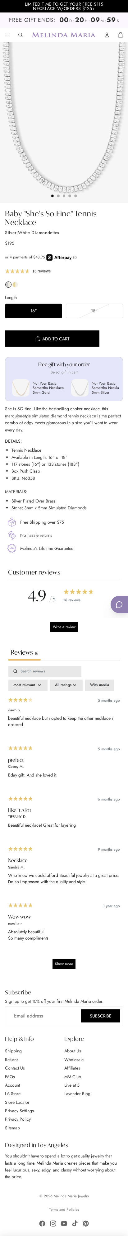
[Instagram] (53, 1223)
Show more (64, 964)
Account (12, 1085)
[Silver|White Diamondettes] (8, 286)
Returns (11, 1059)
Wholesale (74, 1059)
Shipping (13, 1051)
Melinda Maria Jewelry (71, 1196)
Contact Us (15, 1068)
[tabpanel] (64, 820)
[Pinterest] (85, 1223)
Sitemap (12, 1128)
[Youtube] (64, 1223)
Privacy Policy (18, 1119)
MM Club (72, 1077)
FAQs (10, 1077)
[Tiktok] (75, 1223)
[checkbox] (99, 685)
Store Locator (17, 1102)
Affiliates (72, 1068)
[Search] (20, 35)
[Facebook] (42, 1223)
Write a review (64, 627)
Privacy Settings (19, 1111)
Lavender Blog (77, 1093)
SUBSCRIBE (101, 1016)
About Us (72, 1051)
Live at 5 (72, 1085)
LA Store (13, 1093)
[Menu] (7, 35)
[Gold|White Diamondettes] (15, 286)
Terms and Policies (64, 1209)
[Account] (107, 35)
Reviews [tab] (24, 652)
